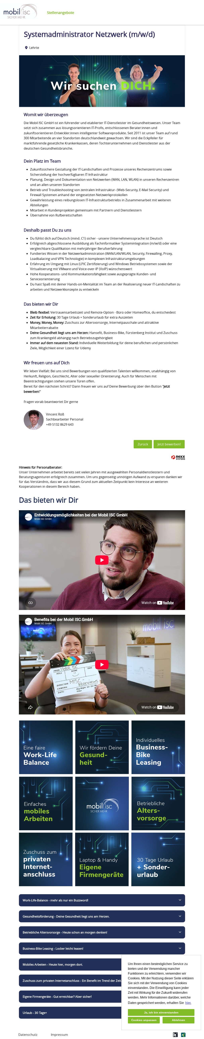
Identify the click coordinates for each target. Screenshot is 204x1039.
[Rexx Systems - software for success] (178, 457)
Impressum (59, 1034)
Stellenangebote (60, 12)
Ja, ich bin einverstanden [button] (161, 1012)
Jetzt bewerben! (169, 444)
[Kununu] (175, 1036)
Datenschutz (27, 1034)
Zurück (143, 444)
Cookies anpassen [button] (144, 1020)
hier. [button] (188, 1002)
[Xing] (183, 1036)
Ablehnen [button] (178, 1020)
